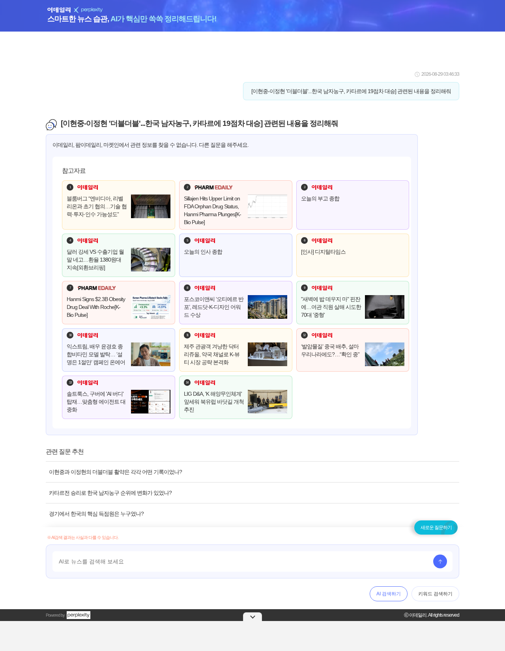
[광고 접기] (252, 616)
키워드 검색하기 (435, 594)
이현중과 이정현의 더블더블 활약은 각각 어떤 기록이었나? (115, 472)
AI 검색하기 (388, 594)
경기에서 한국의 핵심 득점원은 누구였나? (96, 514)
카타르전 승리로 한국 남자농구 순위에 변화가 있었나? (110, 493)
